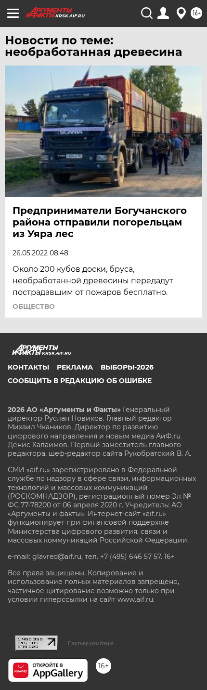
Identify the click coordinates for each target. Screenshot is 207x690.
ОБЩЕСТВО (34, 306)
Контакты (28, 367)
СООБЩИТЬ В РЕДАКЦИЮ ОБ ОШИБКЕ (80, 380)
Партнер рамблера (91, 643)
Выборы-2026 (127, 367)
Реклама (75, 367)
